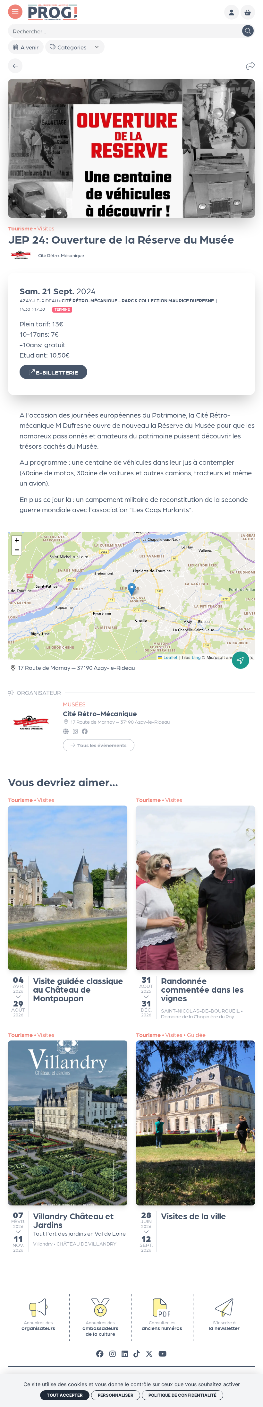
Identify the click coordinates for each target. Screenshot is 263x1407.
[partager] (250, 66)
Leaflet (169, 657)
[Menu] (15, 11)
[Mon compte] (231, 12)
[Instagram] (112, 1353)
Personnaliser (115, 1395)
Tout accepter (65, 1395)
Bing (196, 657)
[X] (149, 1353)
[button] (132, 589)
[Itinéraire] (240, 660)
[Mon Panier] (248, 12)
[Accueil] (52, 11)
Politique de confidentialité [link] (182, 1395)
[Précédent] (15, 65)
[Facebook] (100, 1353)
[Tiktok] (136, 1353)
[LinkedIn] (125, 1353)
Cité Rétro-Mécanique (100, 713)
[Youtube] (162, 1353)
